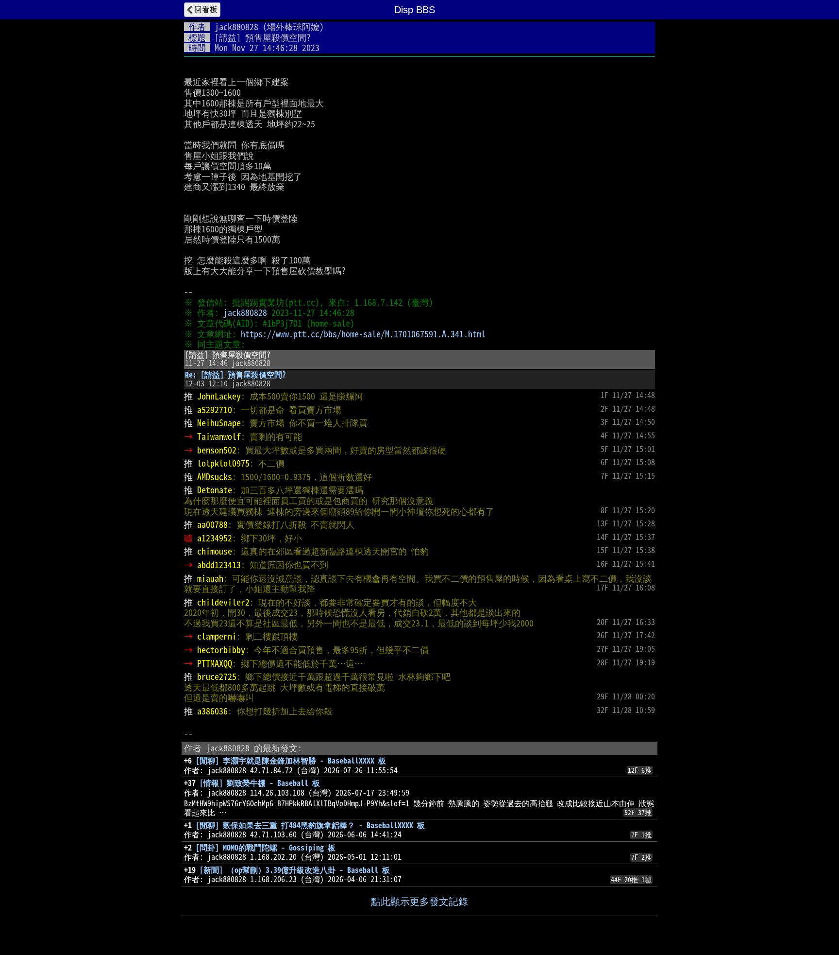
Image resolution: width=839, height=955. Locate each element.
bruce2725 (216, 676)
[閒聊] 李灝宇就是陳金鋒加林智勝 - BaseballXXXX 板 (291, 760)
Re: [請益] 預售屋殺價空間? (235, 375)
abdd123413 (219, 564)
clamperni (216, 636)
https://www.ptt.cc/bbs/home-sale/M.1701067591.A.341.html (363, 334)
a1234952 (214, 538)
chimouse (214, 551)
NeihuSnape (219, 422)
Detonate (214, 490)
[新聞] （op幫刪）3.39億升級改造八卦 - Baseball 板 (295, 870)
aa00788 (212, 524)
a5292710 (214, 409)
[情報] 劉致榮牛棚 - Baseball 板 (260, 783)
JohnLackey (219, 396)
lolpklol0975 (223, 463)
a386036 (212, 711)
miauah (210, 578)
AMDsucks (214, 476)
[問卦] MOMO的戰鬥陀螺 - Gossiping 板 (266, 847)
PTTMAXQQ (214, 663)
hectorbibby (221, 649)
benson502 (216, 450)
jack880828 (236, 26)
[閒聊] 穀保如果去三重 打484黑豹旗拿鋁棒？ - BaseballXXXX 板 (310, 825)
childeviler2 (223, 602)
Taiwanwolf (219, 436)
